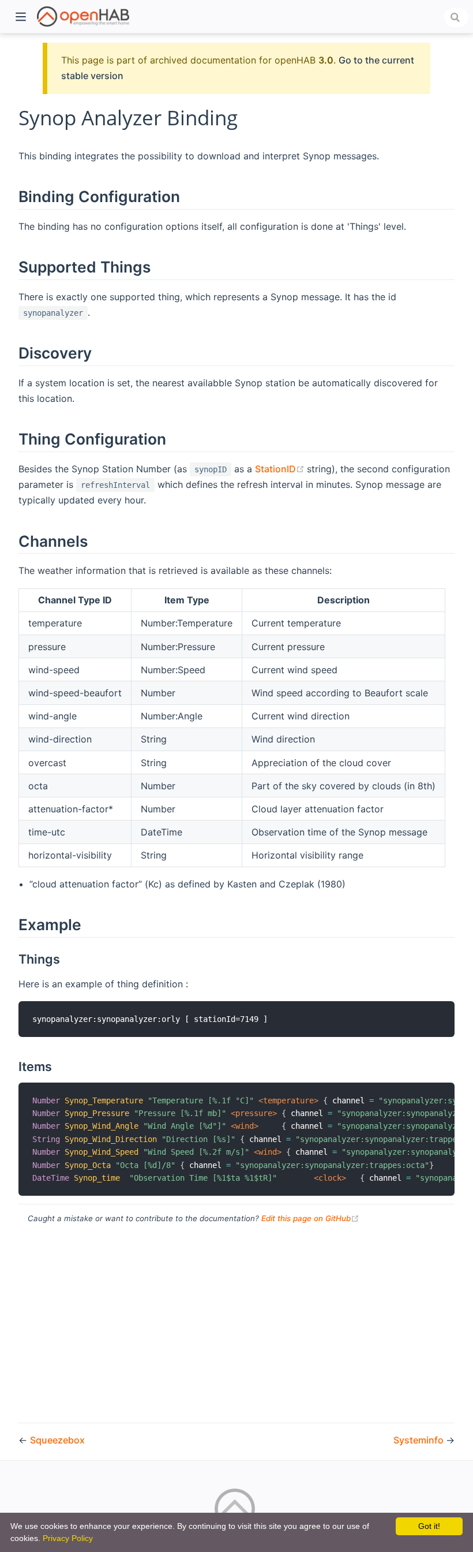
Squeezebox (57, 1440)
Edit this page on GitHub (310, 1218)
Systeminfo (419, 1440)
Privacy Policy (68, 1538)
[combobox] (456, 17)
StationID (281, 469)
